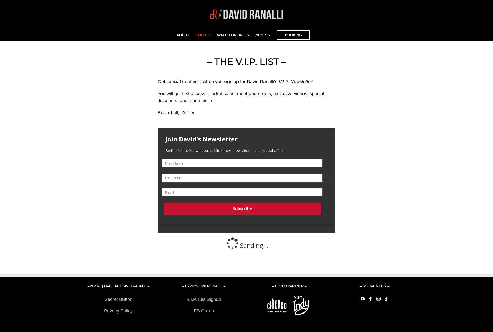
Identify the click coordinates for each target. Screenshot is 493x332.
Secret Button (118, 299)
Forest (118, 322)
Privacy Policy (118, 311)
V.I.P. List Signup (204, 299)
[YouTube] (363, 299)
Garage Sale (204, 322)
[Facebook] (370, 299)
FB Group (204, 311)
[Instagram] (378, 299)
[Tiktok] (386, 299)
